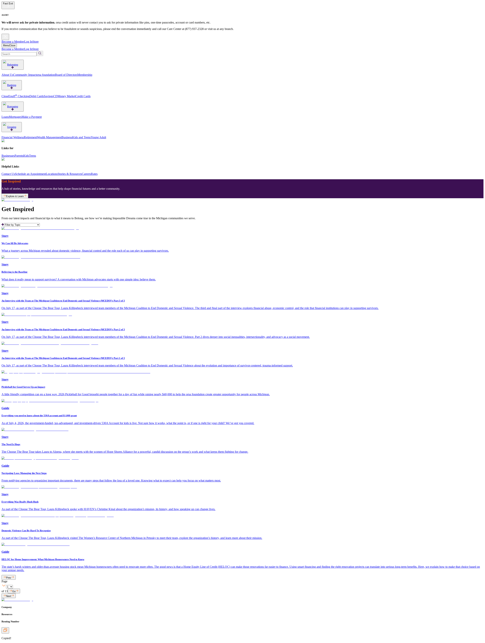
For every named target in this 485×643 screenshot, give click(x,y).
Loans (5, 116)
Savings (48, 96)
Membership (84, 74)
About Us (7, 74)
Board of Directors (66, 74)
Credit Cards (83, 96)
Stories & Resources (70, 173)
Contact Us (8, 173)
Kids (26, 155)
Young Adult (98, 137)
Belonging (12, 64)
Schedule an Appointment (30, 173)
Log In (28, 41)
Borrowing (12, 106)
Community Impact (24, 74)
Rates (94, 173)
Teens (32, 155)
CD (55, 96)
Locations (52, 173)
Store (35, 41)
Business (67, 137)
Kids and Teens (81, 137)
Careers (86, 173)
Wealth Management (49, 137)
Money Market (66, 96)
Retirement (30, 137)
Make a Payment (32, 116)
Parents (19, 155)
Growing (11, 127)
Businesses (8, 155)
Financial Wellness (13, 137)
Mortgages (15, 116)
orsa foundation (45, 74)
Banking (11, 85)
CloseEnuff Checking (15, 96)
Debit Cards (36, 96)
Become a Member (13, 41)
